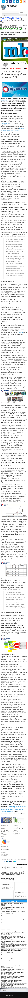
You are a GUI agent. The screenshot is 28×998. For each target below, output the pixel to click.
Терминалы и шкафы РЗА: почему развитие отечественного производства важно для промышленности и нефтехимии (11, 960)
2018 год (15, 867)
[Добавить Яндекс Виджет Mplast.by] (24, 1)
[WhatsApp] (13, 861)
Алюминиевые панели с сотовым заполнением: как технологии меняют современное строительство (13, 912)
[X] (6, 861)
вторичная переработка (16, 869)
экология (10, 879)
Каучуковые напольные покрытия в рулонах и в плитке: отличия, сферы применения (12, 955)
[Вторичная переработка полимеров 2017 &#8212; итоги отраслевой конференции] (6, 841)
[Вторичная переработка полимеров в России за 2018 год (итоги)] (18, 820)
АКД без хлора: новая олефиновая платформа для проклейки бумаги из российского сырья (12, 977)
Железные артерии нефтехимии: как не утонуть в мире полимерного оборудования (13, 946)
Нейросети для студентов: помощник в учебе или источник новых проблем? (12, 985)
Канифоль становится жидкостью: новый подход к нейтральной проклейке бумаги (12, 972)
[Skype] (15, 861)
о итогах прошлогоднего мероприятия (12, 129)
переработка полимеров (8, 874)
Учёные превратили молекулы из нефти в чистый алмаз (14, 920)
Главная (3, 32)
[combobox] (23, 12)
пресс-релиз (5, 877)
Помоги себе (12, 28)
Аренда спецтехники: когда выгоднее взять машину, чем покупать (13, 908)
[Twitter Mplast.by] (14, 1)
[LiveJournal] (10, 861)
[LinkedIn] (8, 861)
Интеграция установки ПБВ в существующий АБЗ (12, 969)
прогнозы (12, 877)
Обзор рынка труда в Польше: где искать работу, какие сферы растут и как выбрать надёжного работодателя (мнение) (13, 965)
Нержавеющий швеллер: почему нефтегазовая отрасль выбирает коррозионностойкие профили (14, 927)
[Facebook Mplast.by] (10, 1)
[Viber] (11, 861)
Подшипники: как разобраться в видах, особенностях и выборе (13, 916)
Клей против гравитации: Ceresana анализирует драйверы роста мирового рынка (12, 981)
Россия (18, 877)
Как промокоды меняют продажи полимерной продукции (12, 904)
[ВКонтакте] (4, 861)
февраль (4, 879)
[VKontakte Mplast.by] (7, 1)
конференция (5, 872)
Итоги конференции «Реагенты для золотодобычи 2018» (20, 894)
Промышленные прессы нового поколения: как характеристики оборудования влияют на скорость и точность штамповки (13, 937)
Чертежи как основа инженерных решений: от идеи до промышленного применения (13, 923)
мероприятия (13, 872)
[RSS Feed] (21, 1)
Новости (8, 32)
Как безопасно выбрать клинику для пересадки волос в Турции (13, 942)
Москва (21, 872)
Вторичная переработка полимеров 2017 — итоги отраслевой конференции (6, 848)
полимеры (18, 874)
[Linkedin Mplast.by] (17, 1)
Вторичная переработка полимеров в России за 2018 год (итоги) (18, 827)
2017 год (9, 867)
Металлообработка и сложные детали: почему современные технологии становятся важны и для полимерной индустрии (12, 932)
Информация (5, 123)
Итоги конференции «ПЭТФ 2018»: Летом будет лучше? (7, 886)
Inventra (21, 867)
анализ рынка (5, 869)
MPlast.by (12, 5)
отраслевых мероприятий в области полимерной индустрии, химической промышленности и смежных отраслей (13, 808)
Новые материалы (9, 901)
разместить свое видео (14, 68)
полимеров (4, 100)
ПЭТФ (21, 332)
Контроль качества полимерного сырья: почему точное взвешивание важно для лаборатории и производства (12, 950)
